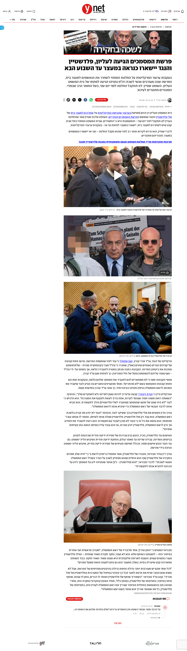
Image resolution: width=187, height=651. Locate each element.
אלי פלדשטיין (142, 107)
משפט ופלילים (139, 27)
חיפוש (29, 11)
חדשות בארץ (156, 27)
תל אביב (148, 11)
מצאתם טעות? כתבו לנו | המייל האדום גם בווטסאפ (153, 593)
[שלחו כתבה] (74, 100)
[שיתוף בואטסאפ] (91, 100)
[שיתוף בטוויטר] (80, 100)
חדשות (168, 27)
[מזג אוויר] (157, 12)
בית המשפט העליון (120, 107)
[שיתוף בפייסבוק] (85, 100)
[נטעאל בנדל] (169, 100)
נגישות (17, 11)
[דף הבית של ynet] (93, 14)
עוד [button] (13, 20)
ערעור (132, 107)
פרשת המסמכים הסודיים (101, 107)
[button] (143, 11)
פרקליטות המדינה (156, 107)
